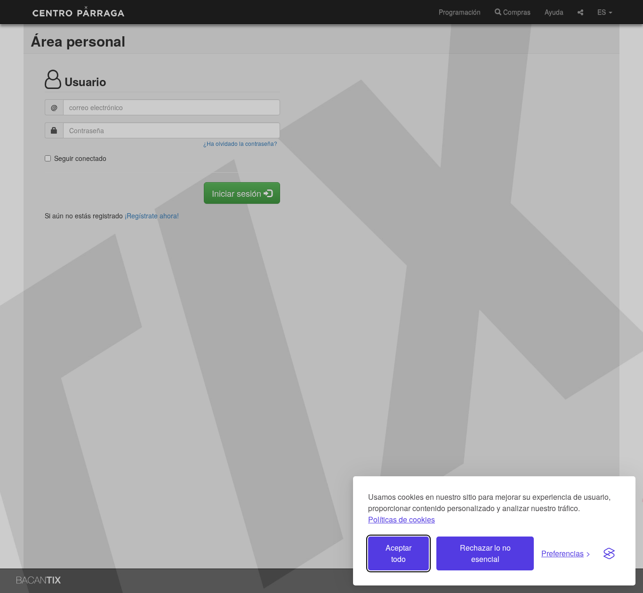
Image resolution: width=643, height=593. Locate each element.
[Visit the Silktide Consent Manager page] (609, 553)
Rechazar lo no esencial (485, 553)
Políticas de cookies (401, 519)
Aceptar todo (398, 553)
